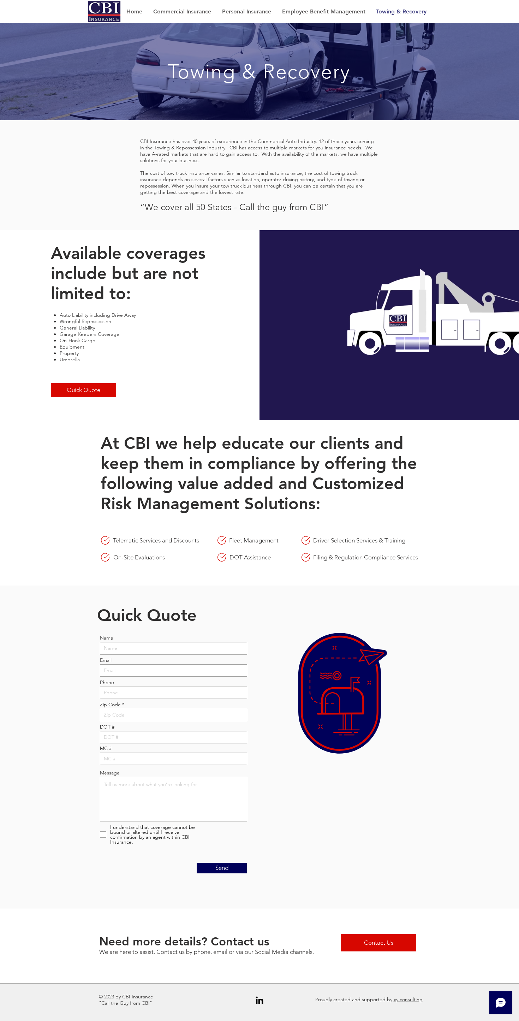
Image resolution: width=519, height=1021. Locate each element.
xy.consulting (408, 999)
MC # (106, 748)
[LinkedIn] (259, 1000)
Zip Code (110, 704)
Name (106, 637)
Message (110, 772)
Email (106, 660)
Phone (107, 682)
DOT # (107, 726)
